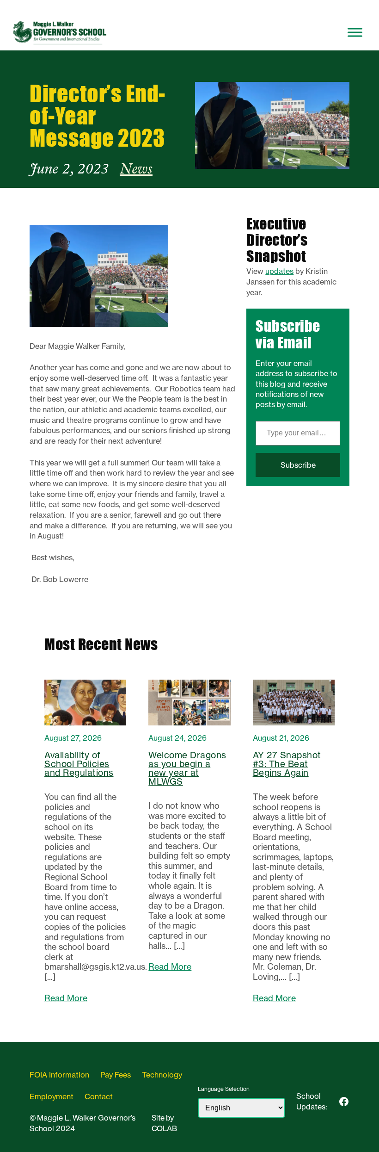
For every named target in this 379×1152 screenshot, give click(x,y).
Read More (65, 998)
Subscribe (298, 465)
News (136, 169)
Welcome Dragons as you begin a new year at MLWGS (187, 768)
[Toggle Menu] (355, 32)
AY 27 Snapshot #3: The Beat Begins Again (287, 764)
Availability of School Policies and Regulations (79, 764)
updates (279, 271)
